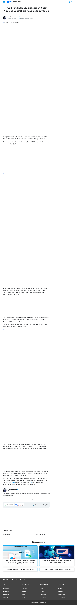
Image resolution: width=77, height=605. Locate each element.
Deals (41, 588)
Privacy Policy (34, 602)
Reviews (60, 588)
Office (23, 597)
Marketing (6, 594)
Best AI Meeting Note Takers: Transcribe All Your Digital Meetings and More (57, 561)
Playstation (43, 597)
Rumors (42, 591)
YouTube (20, 579)
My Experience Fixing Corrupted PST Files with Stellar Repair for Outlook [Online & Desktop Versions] (20, 562)
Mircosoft (24, 588)
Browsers (60, 591)
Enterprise (6, 591)
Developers (6, 588)
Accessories (43, 594)
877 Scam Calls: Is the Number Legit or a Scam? (57, 569)
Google (23, 594)
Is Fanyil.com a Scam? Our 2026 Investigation (20, 569)
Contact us (43, 602)
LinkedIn (24, 579)
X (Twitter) (16, 579)
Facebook (12, 579)
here (13, 482)
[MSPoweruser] (14, 2)
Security (5, 597)
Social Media (61, 594)
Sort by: (38, 534)
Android (24, 591)
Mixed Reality (61, 597)
